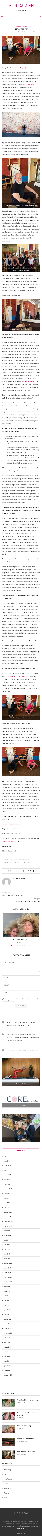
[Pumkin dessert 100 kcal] (8, 1454)
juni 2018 (7, 1245)
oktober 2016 (8, 1338)
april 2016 (7, 1366)
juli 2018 (6, 1240)
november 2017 (8, 1277)
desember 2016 (8, 1328)
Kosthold (6, 1484)
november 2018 (8, 1221)
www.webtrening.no (30, 84)
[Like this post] (23, 871)
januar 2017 (7, 1324)
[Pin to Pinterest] (31, 871)
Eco (5, 1474)
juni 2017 (7, 1300)
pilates (17, 862)
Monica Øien (17, 32)
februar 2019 (8, 1212)
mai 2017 (6, 1305)
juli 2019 (6, 1198)
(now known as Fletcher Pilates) (16, 676)
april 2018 (7, 1254)
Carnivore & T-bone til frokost (25, 1414)
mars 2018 (7, 1259)
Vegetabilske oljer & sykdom (28, 1400)
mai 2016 (6, 1361)
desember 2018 (8, 1217)
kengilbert (7, 862)
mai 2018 (6, 1249)
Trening (25, 26)
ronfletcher (27, 862)
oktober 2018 (8, 1226)
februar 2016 (8, 1375)
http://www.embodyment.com (11, 824)
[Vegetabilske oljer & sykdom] (8, 1403)
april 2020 (7, 1179)
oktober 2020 (8, 1170)
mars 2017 (7, 1314)
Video (5, 1497)
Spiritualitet (18, 26)
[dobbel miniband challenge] (8, 1442)
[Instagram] (21, 1513)
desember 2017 (8, 1272)
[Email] (26, 1513)
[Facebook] (16, 1513)
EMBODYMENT (29, 381)
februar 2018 (8, 1263)
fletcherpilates (24, 859)
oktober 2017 (8, 1282)
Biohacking (7, 1470)
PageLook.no (20, 1528)
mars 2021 (7, 1161)
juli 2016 (6, 1352)
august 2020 (7, 1175)
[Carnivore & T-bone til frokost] (8, 1416)
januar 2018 (7, 1268)
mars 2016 (7, 1370)
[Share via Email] (33, 871)
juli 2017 (6, 1296)
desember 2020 (8, 1165)
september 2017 (8, 1286)
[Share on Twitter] (28, 871)
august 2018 (7, 1235)
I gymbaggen (8, 1479)
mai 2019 (6, 1207)
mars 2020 (7, 1184)
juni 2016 (7, 1356)
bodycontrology (9, 859)
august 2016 (7, 1347)
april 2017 (7, 1310)
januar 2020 (7, 1193)
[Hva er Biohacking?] (21, 925)
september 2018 (8, 1231)
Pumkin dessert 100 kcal (26, 1452)
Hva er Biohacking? (21, 940)
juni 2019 (7, 1203)
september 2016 (8, 1342)
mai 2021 (6, 1156)
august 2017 (7, 1291)
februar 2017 (8, 1319)
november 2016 (8, 1333)
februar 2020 (8, 1189)
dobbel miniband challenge (27, 1439)
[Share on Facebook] (26, 871)
